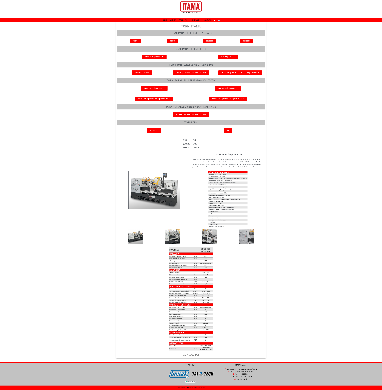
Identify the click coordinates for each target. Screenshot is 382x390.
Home (164, 20)
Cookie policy (202, 387)
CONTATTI (207, 20)
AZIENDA (173, 20)
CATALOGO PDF (191, 354)
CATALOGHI (196, 20)
